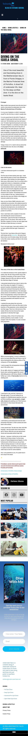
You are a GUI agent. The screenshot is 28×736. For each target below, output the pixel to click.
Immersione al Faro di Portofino (9, 474)
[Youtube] (22, 495)
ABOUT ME (6, 707)
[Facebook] (6, 495)
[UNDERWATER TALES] (8, 4)
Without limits (14, 549)
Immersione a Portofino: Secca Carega (11, 471)
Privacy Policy (6, 710)
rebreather (14, 235)
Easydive (14, 530)
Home (4, 28)
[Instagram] (14, 495)
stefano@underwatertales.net (12, 679)
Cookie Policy (6, 714)
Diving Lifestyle (13, 28)
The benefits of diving (14, 512)
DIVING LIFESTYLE (9, 704)
